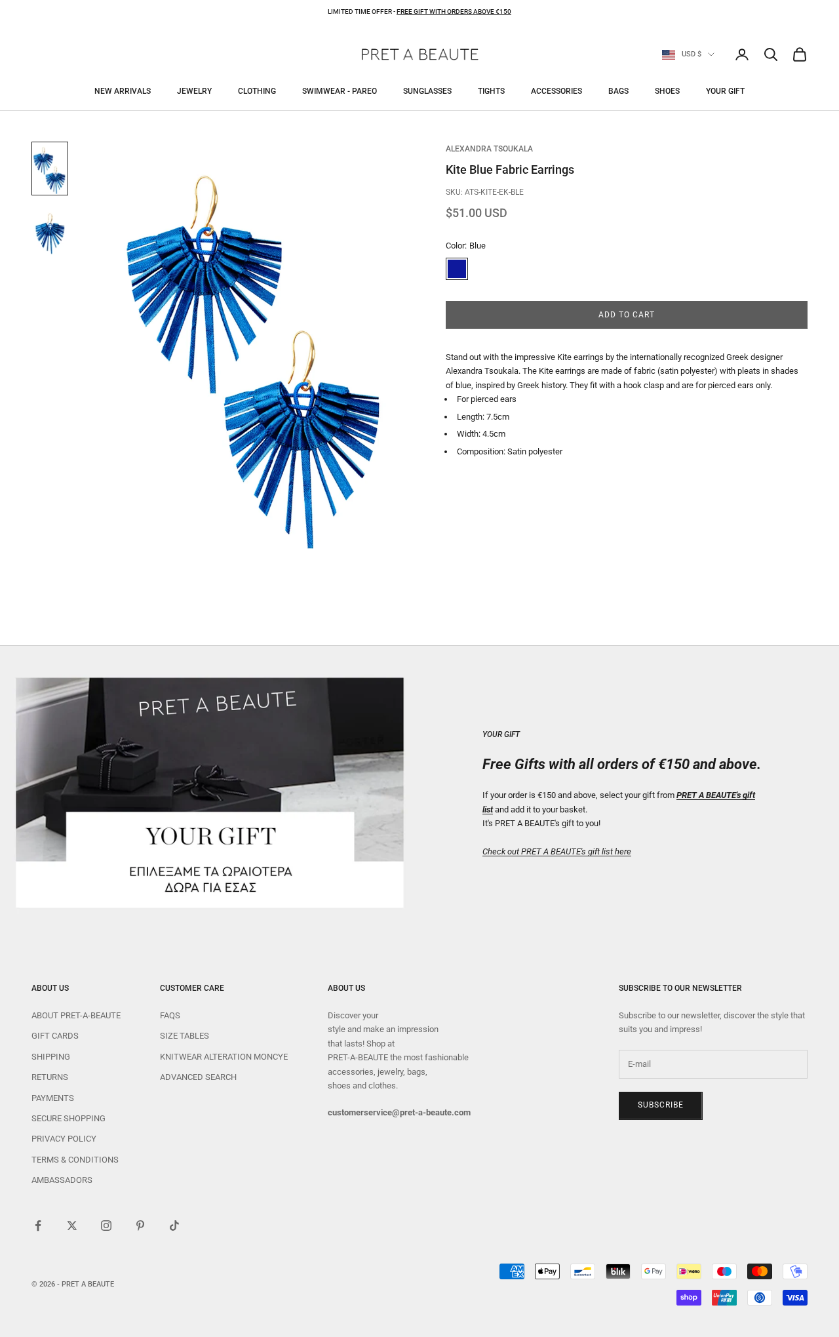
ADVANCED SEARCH (198, 1077)
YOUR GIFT (725, 91)
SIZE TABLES (184, 1036)
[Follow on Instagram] (106, 1225)
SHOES (667, 91)
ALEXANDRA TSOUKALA (489, 148)
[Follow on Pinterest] (140, 1225)
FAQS (170, 1015)
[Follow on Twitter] (72, 1225)
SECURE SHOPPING (68, 1118)
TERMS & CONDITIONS (75, 1160)
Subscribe (661, 1104)
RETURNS (49, 1077)
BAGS (618, 91)
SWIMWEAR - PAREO (339, 91)
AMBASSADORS (61, 1180)
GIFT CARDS (55, 1036)
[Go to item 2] (49, 233)
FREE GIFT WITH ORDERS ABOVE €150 (454, 11)
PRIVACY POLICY (63, 1139)
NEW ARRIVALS (122, 91)
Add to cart (626, 314)
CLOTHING (257, 91)
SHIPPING (50, 1057)
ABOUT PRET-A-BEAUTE (76, 1015)
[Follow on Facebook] (38, 1225)
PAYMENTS (52, 1098)
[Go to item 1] (49, 168)
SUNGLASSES (427, 91)
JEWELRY (194, 91)
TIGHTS (491, 91)
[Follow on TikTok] (174, 1225)
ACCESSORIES (556, 91)
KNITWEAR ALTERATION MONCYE (224, 1057)
